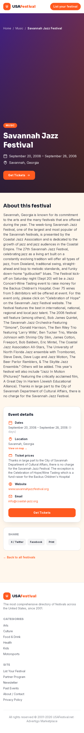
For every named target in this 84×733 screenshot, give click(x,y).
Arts (5, 625)
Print (51, 541)
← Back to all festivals (19, 557)
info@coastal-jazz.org (23, 501)
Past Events (11, 688)
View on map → (17, 448)
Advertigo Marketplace (42, 721)
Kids (6, 648)
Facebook (36, 541)
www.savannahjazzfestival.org (28, 489)
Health (7, 642)
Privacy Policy (12, 699)
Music (19, 28)
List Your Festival (14, 671)
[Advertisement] (42, 76)
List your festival (65, 6)
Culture (8, 631)
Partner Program (14, 677)
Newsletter (10, 682)
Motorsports (11, 654)
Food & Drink (12, 637)
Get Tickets (16, 175)
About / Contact (13, 694)
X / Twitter (17, 541)
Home (7, 28)
